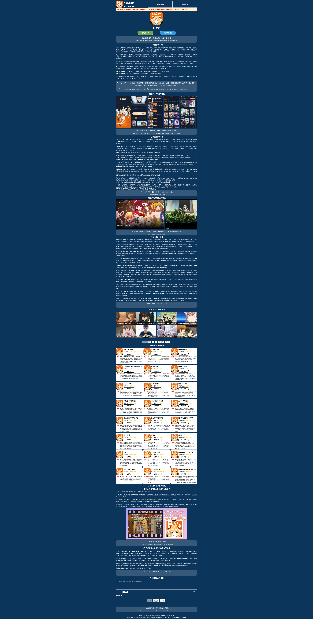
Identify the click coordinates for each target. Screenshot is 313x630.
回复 (122, 603)
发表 (194, 591)
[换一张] (125, 591)
